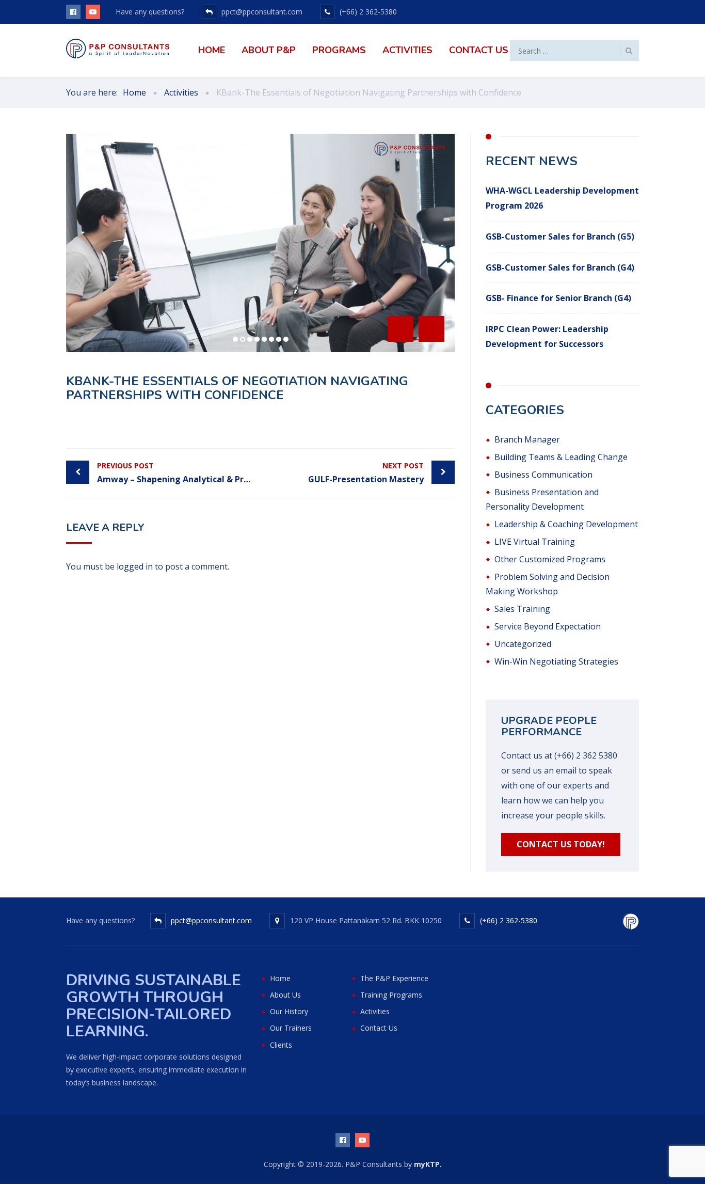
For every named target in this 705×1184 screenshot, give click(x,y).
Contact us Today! (561, 844)
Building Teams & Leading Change (561, 457)
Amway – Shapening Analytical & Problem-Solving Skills (179, 473)
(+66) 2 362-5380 (508, 920)
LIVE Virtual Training (534, 541)
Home (211, 50)
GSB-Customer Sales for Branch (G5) (560, 236)
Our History (289, 1011)
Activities (407, 50)
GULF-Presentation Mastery (366, 473)
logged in (135, 566)
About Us (285, 995)
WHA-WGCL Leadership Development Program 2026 (562, 198)
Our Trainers (291, 1028)
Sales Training (522, 608)
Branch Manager (527, 439)
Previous (400, 329)
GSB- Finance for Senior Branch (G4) (558, 298)
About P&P (269, 50)
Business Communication (543, 474)
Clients (281, 1045)
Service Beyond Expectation (547, 626)
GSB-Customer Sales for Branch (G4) (560, 267)
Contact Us (478, 50)
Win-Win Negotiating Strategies (556, 661)
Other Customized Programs (549, 559)
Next (431, 329)
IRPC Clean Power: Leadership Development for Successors (547, 336)
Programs (339, 50)
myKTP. (428, 1164)
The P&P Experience (394, 978)
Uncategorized (522, 644)
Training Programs (391, 995)
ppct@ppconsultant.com (211, 920)
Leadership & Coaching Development (566, 524)
